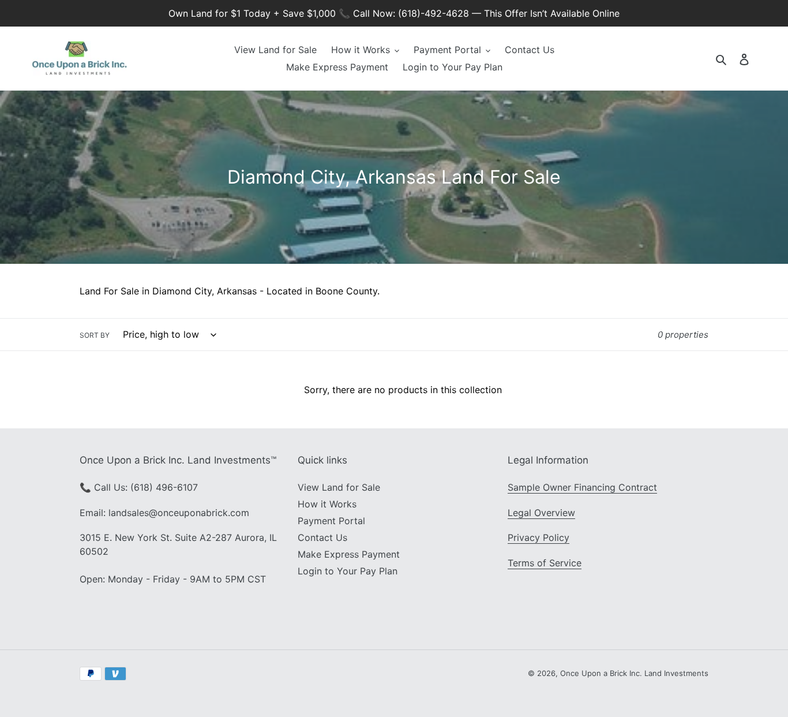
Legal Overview (541, 512)
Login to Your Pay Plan (347, 571)
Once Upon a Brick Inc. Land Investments (634, 673)
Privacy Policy (538, 537)
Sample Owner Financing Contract (582, 487)
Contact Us (322, 537)
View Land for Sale (339, 487)
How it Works (327, 504)
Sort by (95, 335)
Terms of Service (544, 563)
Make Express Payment (349, 554)
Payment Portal (331, 520)
